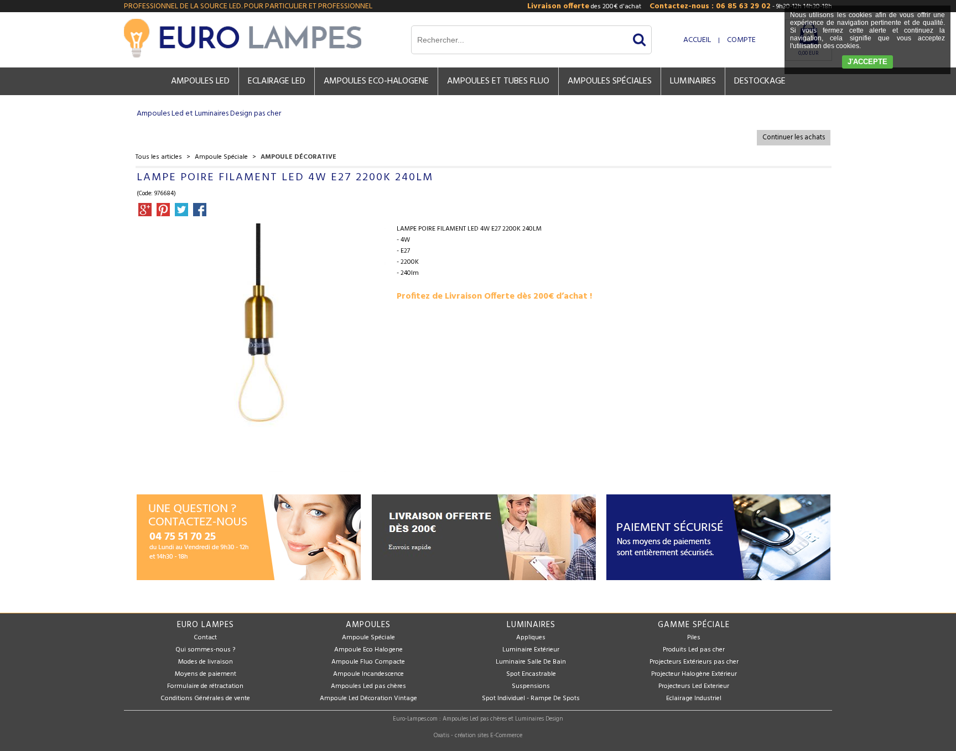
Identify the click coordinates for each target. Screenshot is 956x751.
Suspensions (531, 686)
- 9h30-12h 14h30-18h (741, 6)
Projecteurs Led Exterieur (693, 686)
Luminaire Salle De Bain (531, 661)
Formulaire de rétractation (205, 686)
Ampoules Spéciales (610, 81)
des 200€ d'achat (584, 6)
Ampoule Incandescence (368, 674)
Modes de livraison (205, 661)
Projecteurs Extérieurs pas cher (694, 661)
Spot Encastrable (531, 674)
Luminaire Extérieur (530, 649)
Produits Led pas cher (694, 649)
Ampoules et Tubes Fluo (498, 81)
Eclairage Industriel (693, 698)
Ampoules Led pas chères (368, 686)
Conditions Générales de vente (205, 698)
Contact (205, 637)
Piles (693, 637)
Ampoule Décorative (298, 157)
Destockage (760, 81)
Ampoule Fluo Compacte (368, 661)
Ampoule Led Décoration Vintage (368, 698)
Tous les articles (159, 157)
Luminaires (693, 81)
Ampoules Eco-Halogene (376, 81)
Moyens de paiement (205, 674)
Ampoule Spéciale (221, 157)
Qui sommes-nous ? (205, 649)
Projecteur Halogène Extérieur (694, 674)
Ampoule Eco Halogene (368, 649)
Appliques (530, 637)
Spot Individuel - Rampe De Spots (531, 698)
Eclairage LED (276, 81)
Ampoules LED (200, 81)
